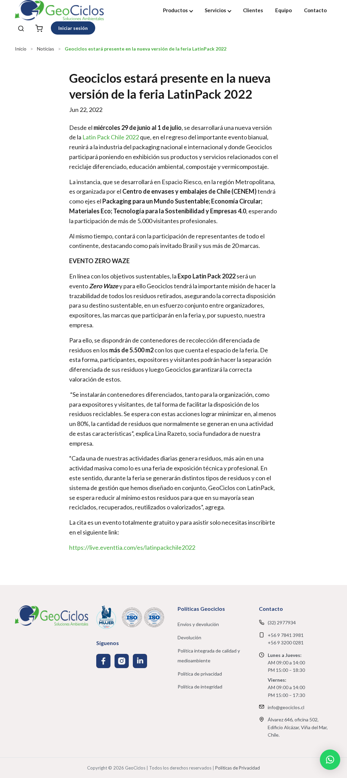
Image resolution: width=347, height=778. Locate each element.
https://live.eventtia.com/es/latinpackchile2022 (132, 547)
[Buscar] (21, 28)
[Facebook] (103, 661)
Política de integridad (200, 686)
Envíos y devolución (198, 624)
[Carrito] (39, 28)
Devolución (189, 637)
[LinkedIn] (140, 661)
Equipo (283, 10)
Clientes (253, 10)
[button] (330, 760)
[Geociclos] (59, 10)
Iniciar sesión (73, 28)
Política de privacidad (200, 674)
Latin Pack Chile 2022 (110, 137)
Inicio (20, 49)
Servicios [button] (215, 10)
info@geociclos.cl (286, 707)
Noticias (45, 49)
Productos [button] (175, 10)
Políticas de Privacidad (237, 768)
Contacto (315, 10)
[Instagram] (122, 661)
